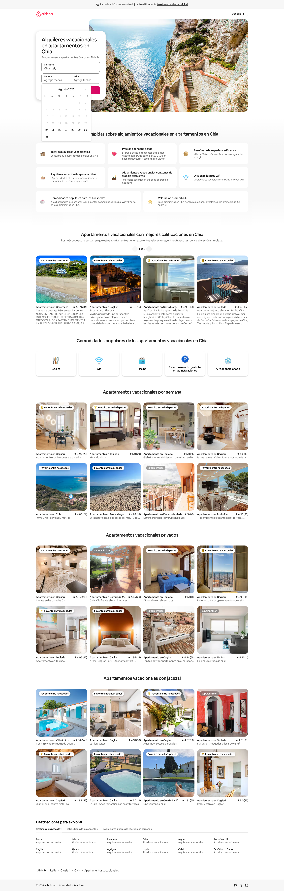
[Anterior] (135, 249)
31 (47, 136)
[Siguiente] (149, 249)
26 (59, 129)
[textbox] (56, 80)
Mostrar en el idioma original (172, 4)
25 (53, 129)
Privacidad (65, 885)
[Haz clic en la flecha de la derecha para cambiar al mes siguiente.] (85, 89)
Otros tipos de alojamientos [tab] (82, 829)
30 (85, 129)
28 (72, 129)
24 (46, 129)
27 (66, 129)
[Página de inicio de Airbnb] (44, 14)
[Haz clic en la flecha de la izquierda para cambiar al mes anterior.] (47, 89)
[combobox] (70, 68)
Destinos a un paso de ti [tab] (49, 829)
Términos (79, 885)
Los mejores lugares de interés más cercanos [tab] (127, 829)
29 (79, 129)
